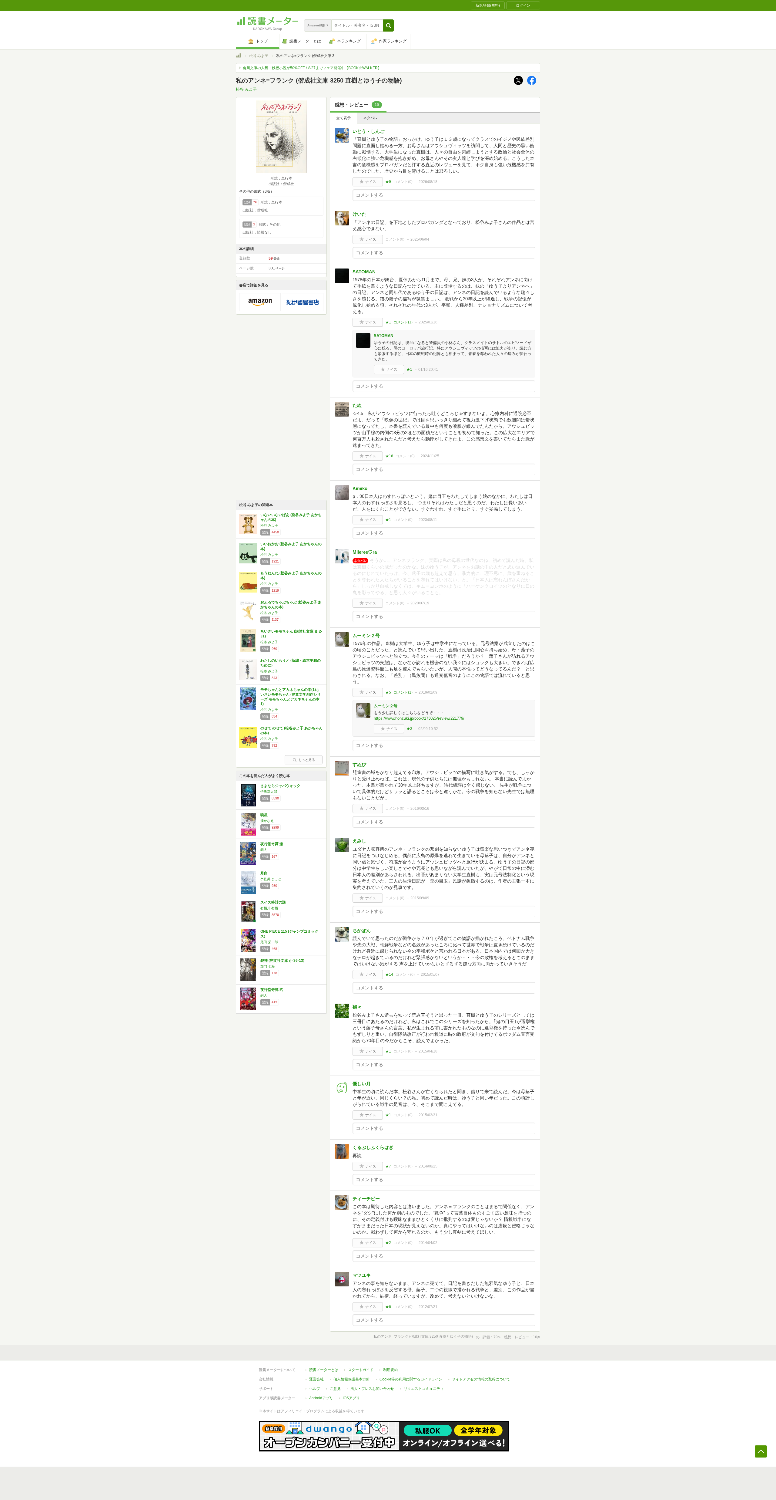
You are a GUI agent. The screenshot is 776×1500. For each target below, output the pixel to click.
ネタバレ (370, 118)
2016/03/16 (419, 808)
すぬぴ (359, 764)
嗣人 (263, 850)
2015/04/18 (428, 1051)
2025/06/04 (419, 239)
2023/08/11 (428, 520)
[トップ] (238, 56)
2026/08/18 (428, 182)
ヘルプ (314, 1388)
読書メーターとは (323, 1370)
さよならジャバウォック (280, 786)
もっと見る (306, 760)
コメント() (403, 182)
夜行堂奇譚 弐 (271, 990)
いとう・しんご (368, 131)
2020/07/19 (419, 603)
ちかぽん (362, 930)
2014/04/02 (428, 1243)
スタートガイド (360, 1370)
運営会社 (316, 1379)
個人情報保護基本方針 (351, 1379)
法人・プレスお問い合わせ (372, 1388)
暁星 (264, 815)
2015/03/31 (428, 1115)
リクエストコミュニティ (424, 1388)
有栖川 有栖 (269, 908)
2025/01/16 (428, 322)
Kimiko (360, 488)
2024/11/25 (430, 456)
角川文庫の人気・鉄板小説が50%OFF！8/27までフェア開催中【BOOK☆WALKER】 (312, 68)
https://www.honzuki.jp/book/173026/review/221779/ (419, 718)
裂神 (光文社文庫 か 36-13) (282, 960)
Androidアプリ (321, 1398)
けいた (359, 214)
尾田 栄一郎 (269, 942)
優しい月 (362, 1083)
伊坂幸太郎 (268, 791)
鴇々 (357, 1006)
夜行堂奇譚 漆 (271, 844)
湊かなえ (267, 821)
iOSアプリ (351, 1398)
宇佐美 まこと (270, 879)
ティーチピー (366, 1198)
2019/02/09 (428, 692)
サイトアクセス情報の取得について (481, 1379)
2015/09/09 (419, 898)
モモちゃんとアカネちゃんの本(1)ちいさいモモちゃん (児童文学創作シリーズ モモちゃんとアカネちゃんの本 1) (290, 697)
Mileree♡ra (365, 552)
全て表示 (343, 118)
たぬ (357, 405)
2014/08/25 (428, 1166)
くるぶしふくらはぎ (373, 1147)
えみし (359, 840)
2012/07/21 (428, 1307)
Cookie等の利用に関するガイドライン (411, 1379)
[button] (388, 25)
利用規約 (390, 1370)
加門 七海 (267, 966)
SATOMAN (364, 271)
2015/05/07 (430, 974)
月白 (264, 873)
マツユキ (362, 1275)
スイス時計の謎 (273, 902)
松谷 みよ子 (258, 56)
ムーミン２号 (366, 635)
